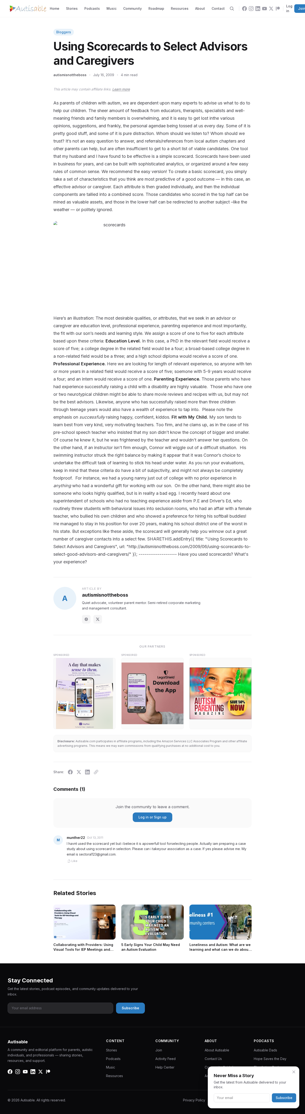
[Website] (86, 619)
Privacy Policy (194, 1100)
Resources (179, 8)
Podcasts (92, 8)
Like (74, 861)
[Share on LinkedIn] (87, 772)
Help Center (164, 1067)
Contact (218, 8)
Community (132, 8)
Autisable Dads (265, 1050)
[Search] (232, 8)
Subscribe (284, 1098)
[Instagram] (251, 8)
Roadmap (156, 8)
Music (112, 8)
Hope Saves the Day (270, 1059)
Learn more (121, 89)
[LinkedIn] (257, 8)
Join (158, 1050)
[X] (271, 8)
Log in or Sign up (152, 817)
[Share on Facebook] (70, 772)
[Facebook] (244, 8)
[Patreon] (277, 8)
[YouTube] (264, 8)
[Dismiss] (293, 1071)
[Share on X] (78, 772)
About (200, 8)
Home (54, 8)
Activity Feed (165, 1059)
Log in (289, 8)
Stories (72, 8)
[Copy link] (96, 772)
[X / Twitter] (97, 619)
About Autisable (217, 1050)
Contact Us (213, 1059)
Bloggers (63, 32)
